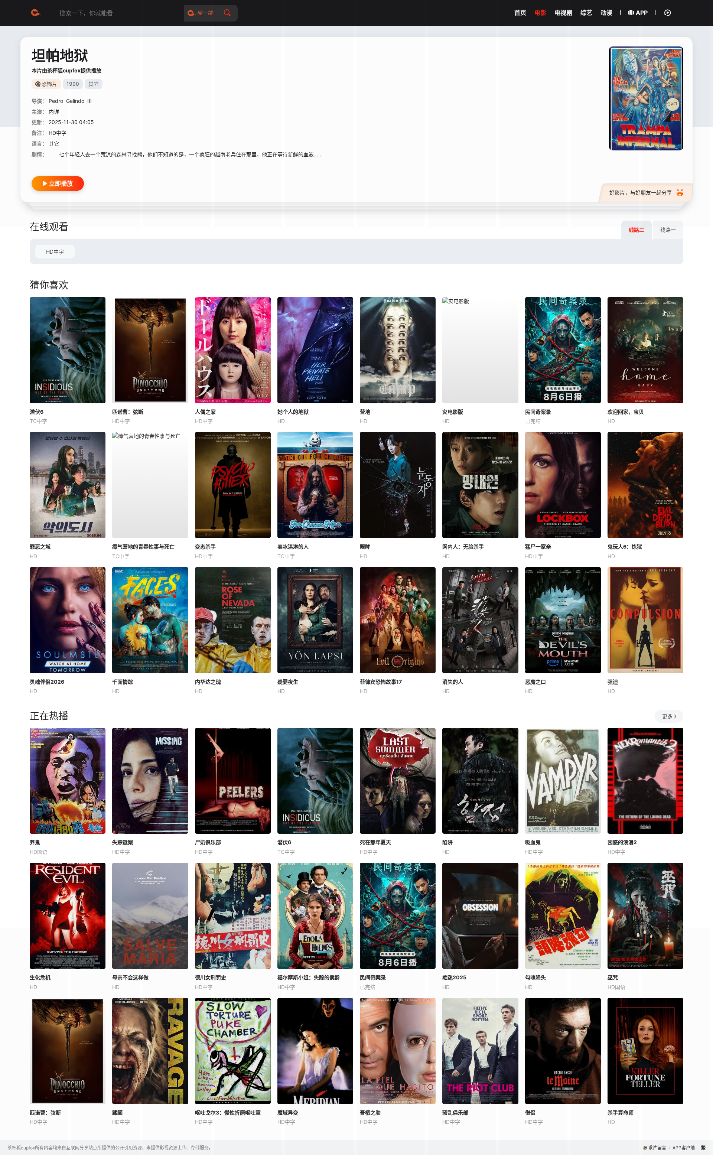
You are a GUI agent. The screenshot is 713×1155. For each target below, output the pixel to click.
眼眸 (365, 546)
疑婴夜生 (287, 682)
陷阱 (447, 842)
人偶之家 (205, 412)
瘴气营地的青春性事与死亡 (143, 546)
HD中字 (55, 251)
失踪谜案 (122, 842)
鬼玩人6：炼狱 (625, 546)
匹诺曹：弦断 (127, 412)
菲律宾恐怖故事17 (381, 682)
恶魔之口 (535, 682)
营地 (365, 412)
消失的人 (452, 682)
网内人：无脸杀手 (463, 546)
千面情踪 (122, 682)
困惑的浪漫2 (622, 842)
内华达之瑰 (208, 682)
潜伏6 (36, 412)
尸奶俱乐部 (208, 842)
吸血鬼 (533, 842)
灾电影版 (452, 412)
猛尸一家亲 (538, 546)
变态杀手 (205, 546)
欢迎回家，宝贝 (626, 412)
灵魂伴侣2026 (47, 682)
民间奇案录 (538, 412)
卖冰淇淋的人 (293, 546)
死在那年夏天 (375, 842)
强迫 (613, 682)
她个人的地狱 (293, 412)
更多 (667, 716)
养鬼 (35, 842)
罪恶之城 (40, 546)
